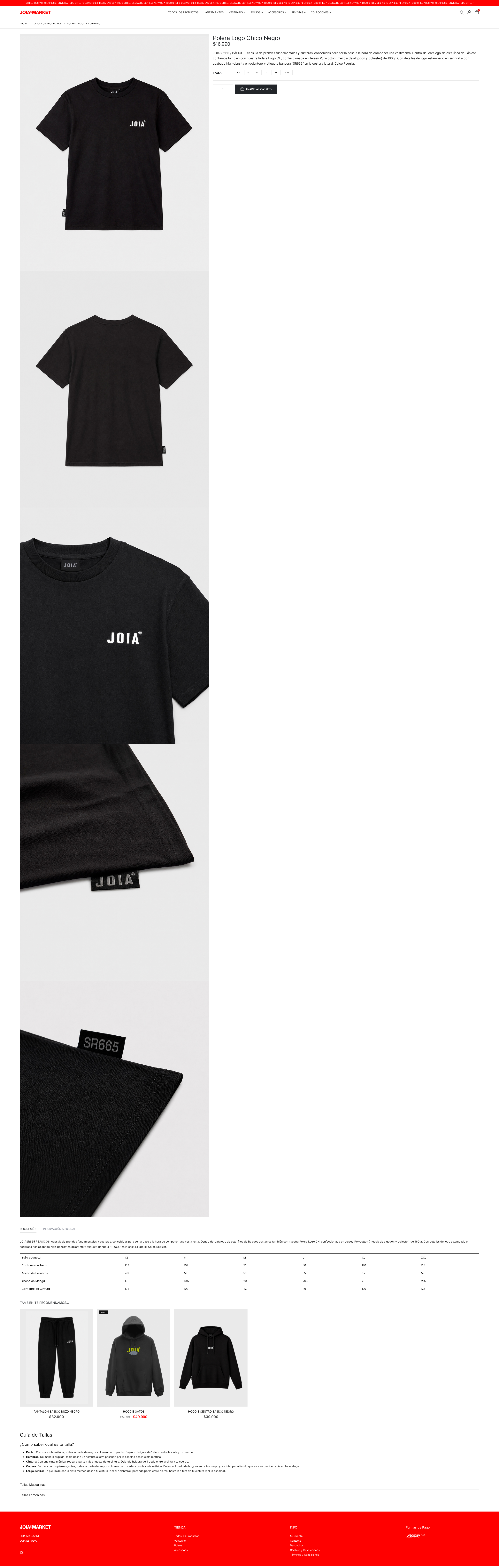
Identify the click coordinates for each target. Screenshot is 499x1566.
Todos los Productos (186, 1535)
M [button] (257, 72)
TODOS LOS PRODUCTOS (183, 12)
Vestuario (180, 1540)
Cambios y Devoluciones (305, 1550)
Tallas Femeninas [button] (32, 1495)
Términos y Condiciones (304, 1554)
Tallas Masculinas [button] (32, 1485)
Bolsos (178, 1545)
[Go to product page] (56, 1358)
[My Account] (469, 12)
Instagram (23, 1552)
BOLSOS (255, 12)
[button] (462, 12)
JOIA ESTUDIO (28, 1540)
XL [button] (276, 72)
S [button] (248, 72)
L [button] (266, 72)
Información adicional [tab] (59, 1228)
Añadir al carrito (259, 89)
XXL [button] (287, 72)
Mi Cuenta (296, 1535)
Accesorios (181, 1550)
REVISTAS (297, 12)
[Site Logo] (35, 12)
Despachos (296, 1545)
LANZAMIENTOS (214, 12)
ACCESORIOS (276, 12)
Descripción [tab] (28, 1228)
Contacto (295, 1540)
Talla (217, 73)
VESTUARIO (236, 12)
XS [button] (238, 72)
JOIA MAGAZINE (30, 1535)
